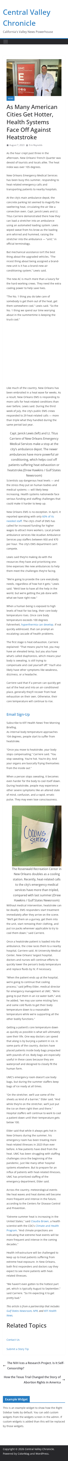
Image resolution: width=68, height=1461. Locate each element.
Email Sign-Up (18, 714)
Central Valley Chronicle (39, 1449)
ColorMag (23, 1453)
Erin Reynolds (35, 145)
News (10, 98)
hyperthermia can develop (37, 624)
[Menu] (5, 41)
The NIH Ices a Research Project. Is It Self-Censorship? (35, 1365)
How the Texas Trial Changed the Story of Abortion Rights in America (32, 1379)
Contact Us (13, 1339)
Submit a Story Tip (18, 1349)
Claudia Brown (40, 1221)
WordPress (42, 1453)
